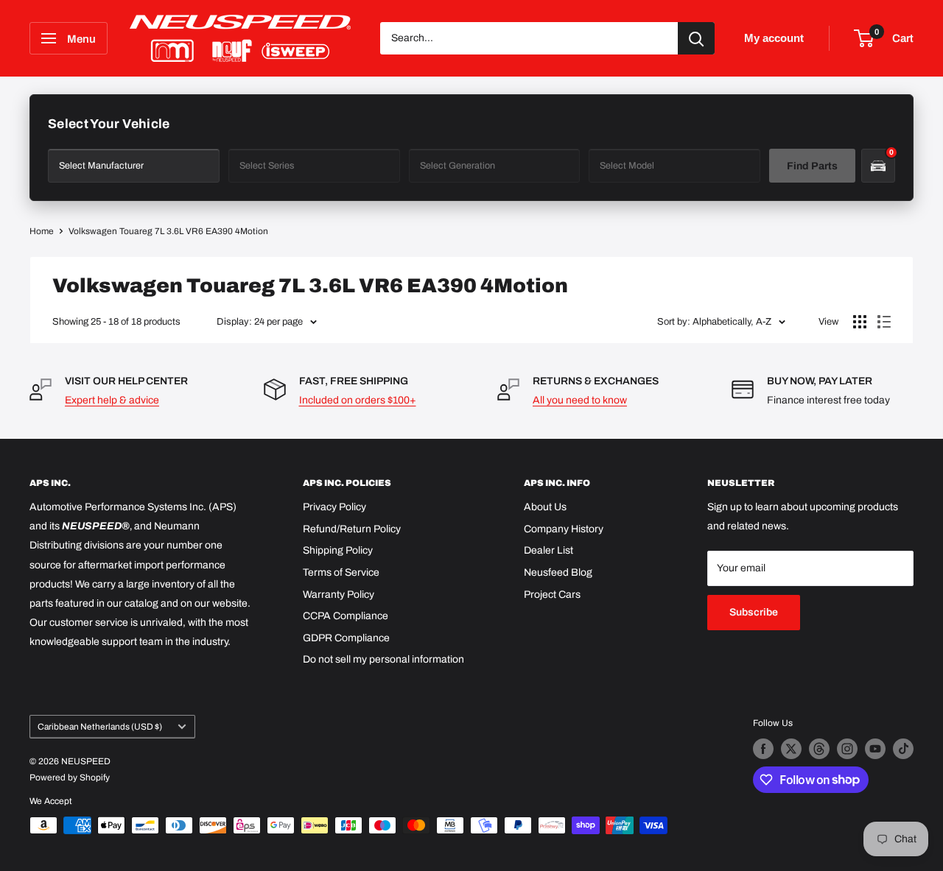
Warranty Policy (338, 594)
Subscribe (753, 612)
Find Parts (812, 166)
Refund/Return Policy (352, 529)
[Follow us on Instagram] (847, 748)
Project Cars (552, 594)
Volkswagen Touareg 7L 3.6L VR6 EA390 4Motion (168, 231)
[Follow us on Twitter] (791, 748)
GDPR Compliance (346, 637)
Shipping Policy (338, 550)
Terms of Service (341, 572)
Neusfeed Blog (558, 572)
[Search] (696, 38)
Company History (563, 529)
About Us (545, 506)
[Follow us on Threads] (819, 748)
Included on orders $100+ (357, 400)
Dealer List (548, 550)
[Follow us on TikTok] (903, 748)
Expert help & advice (112, 400)
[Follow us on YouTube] (875, 748)
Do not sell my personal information (383, 659)
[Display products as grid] (859, 321)
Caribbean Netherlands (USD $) (100, 726)
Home (41, 231)
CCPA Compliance (345, 615)
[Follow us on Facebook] (763, 748)
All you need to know (580, 400)
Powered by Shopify (69, 777)
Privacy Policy (334, 506)
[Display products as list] (884, 321)
